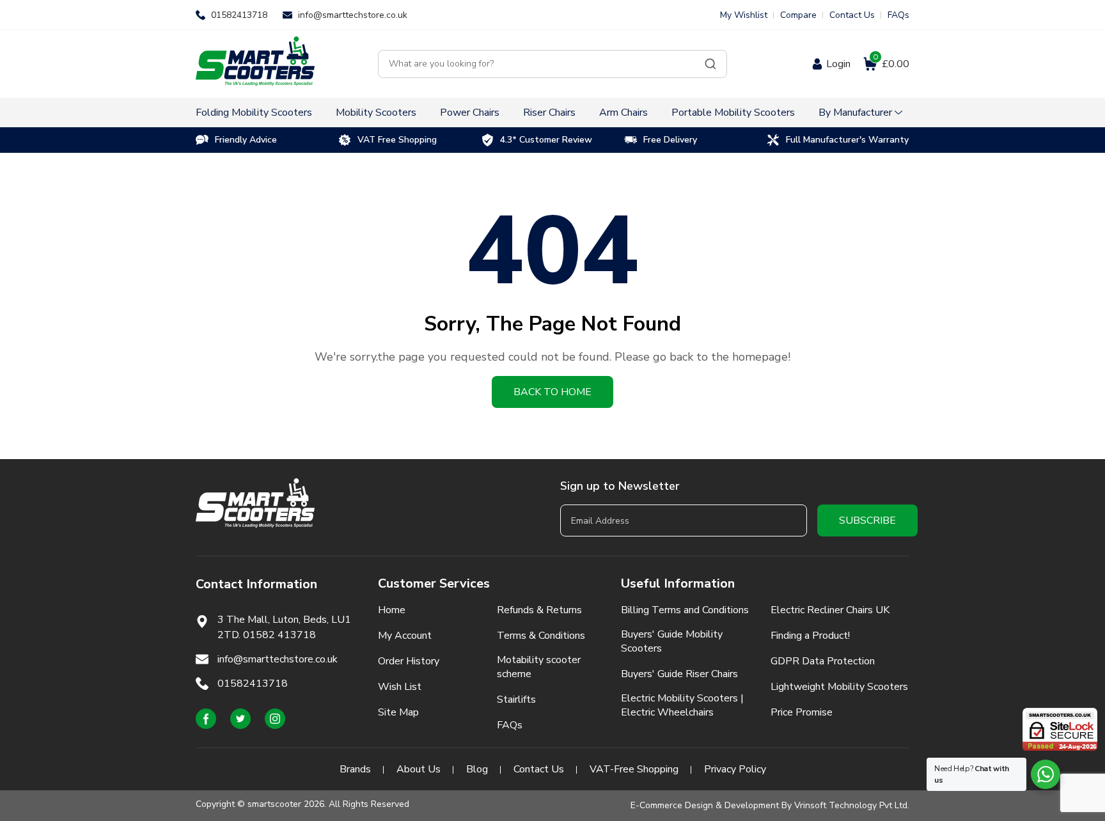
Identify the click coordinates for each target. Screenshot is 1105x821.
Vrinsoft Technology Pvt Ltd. (851, 805)
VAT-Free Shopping (634, 769)
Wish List (399, 687)
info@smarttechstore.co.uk (352, 15)
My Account (405, 636)
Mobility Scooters (376, 113)
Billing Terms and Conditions (685, 610)
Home (391, 610)
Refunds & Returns (539, 610)
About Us (418, 769)
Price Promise (802, 712)
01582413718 (239, 15)
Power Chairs (469, 113)
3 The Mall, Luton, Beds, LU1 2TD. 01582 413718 (284, 627)
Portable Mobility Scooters (733, 113)
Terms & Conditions (541, 636)
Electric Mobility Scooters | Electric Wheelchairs (682, 705)
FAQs (898, 15)
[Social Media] (206, 718)
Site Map (398, 712)
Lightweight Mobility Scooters (839, 687)
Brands (355, 769)
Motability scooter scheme (539, 667)
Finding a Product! (810, 636)
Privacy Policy (735, 769)
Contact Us (852, 15)
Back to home (552, 392)
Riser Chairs (549, 113)
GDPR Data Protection (823, 661)
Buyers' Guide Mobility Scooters (672, 641)
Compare (798, 15)
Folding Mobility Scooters (254, 113)
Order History (408, 661)
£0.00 (891, 64)
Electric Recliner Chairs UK (830, 610)
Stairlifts (516, 699)
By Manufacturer (855, 113)
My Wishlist (743, 15)
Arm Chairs (623, 113)
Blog (477, 769)
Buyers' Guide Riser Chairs (679, 674)
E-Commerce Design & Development (705, 805)
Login (838, 64)
